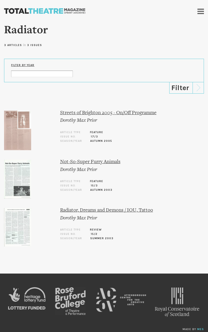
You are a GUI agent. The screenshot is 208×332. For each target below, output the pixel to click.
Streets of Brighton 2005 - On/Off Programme (108, 113)
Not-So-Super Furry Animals (90, 162)
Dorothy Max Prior (78, 120)
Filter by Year (22, 65)
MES (200, 329)
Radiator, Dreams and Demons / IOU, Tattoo (106, 210)
